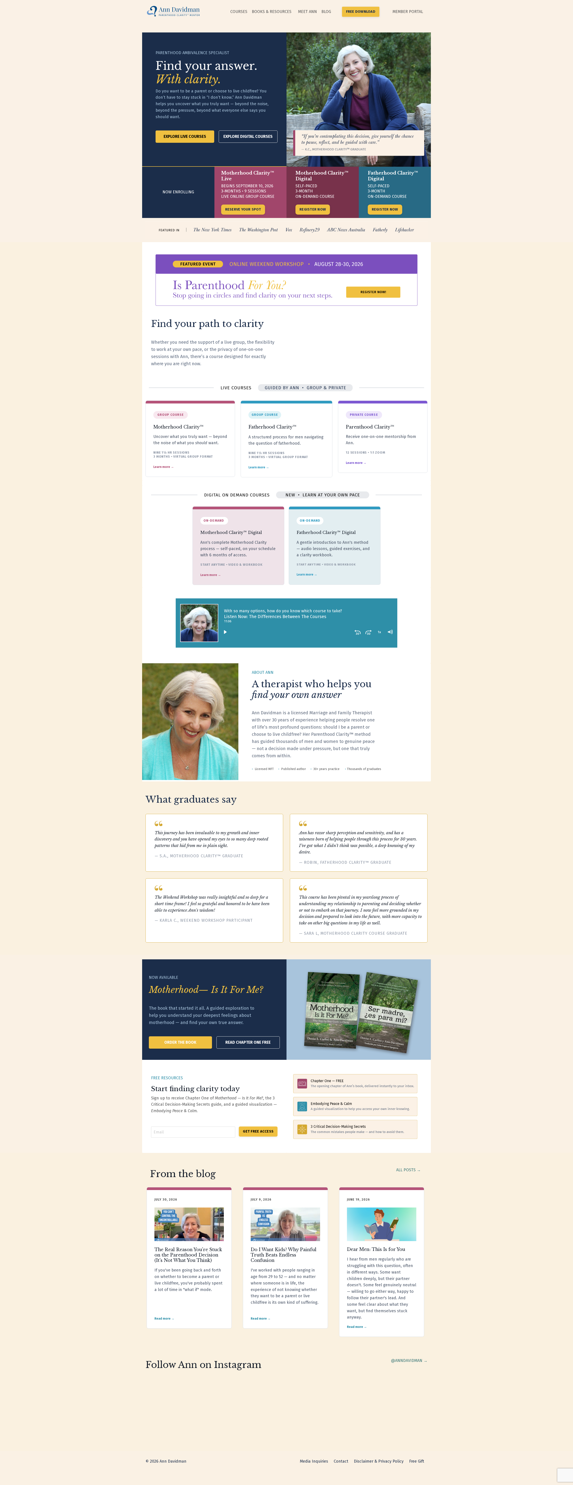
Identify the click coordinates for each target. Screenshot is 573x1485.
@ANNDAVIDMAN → (409, 1360)
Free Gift (416, 1461)
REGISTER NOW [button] (312, 209)
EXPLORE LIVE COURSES (185, 136)
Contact (341, 1461)
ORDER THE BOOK (180, 1042)
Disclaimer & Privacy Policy (379, 1461)
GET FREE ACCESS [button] (258, 1131)
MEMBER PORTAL (408, 11)
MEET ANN (307, 11)
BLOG (326, 11)
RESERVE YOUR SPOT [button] (243, 209)
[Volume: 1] (390, 632)
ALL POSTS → (408, 1169)
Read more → (164, 1319)
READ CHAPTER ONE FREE (248, 1042)
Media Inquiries (314, 1461)
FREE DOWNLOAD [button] (360, 11)
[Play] (225, 632)
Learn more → (163, 467)
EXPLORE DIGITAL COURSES (248, 136)
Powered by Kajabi (414, 1474)
